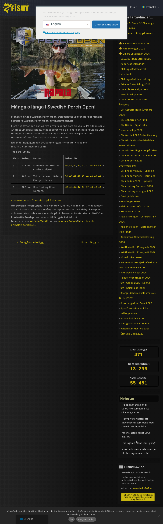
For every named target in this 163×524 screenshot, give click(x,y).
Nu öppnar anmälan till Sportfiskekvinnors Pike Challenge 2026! (135, 408)
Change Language (106, 24)
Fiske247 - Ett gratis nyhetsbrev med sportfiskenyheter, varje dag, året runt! (138, 497)
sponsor (63, 221)
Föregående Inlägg (30, 242)
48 (66, 187)
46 (91, 165)
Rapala (72, 221)
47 (83, 165)
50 (66, 165)
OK (71, 519)
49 (70, 165)
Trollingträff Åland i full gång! (138, 442)
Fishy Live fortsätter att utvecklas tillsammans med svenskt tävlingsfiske (137, 422)
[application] (136, 7)
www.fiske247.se (142, 488)
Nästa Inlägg (89, 242)
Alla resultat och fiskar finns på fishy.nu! (36, 200)
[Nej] (159, 515)
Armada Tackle (39, 221)
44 (99, 176)
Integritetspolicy (86, 519)
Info (132, 6)
